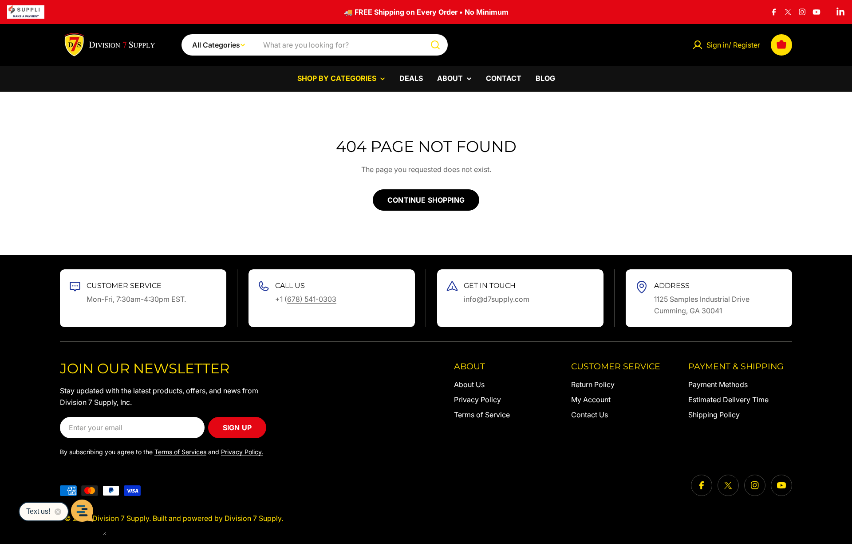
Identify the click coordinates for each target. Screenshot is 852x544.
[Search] (435, 45)
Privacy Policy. (242, 452)
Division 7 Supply (120, 518)
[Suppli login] (25, 12)
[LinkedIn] (840, 12)
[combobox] (314, 45)
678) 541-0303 (311, 299)
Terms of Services (180, 452)
